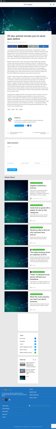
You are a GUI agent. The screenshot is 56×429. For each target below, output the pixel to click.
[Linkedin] (9, 399)
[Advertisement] (28, 322)
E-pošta (25, 163)
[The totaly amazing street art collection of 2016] (16, 257)
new (17, 109)
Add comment (23, 42)
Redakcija (11, 42)
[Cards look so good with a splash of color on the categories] (16, 212)
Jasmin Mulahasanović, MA (37, 198)
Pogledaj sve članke (19, 125)
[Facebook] (3, 399)
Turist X (31, 389)
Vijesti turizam (5, 405)
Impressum (4, 414)
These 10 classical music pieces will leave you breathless (40, 277)
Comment (9, 146)
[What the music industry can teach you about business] (16, 301)
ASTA (27, 376)
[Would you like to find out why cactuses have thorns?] (16, 234)
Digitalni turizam (33, 392)
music (13, 109)
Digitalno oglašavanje (34, 394)
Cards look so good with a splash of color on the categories (40, 210)
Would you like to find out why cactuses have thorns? (40, 232)
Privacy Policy (5, 411)
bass (9, 109)
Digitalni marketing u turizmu (38, 187)
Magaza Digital (39, 426)
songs (20, 109)
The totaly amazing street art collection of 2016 (40, 253)
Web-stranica (37, 163)
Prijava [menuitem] (4, 1)
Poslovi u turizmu (33, 397)
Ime (10, 163)
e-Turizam (29, 426)
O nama (4, 417)
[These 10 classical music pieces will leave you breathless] (16, 279)
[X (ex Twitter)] (6, 399)
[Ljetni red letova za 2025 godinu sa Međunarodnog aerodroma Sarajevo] (22, 364)
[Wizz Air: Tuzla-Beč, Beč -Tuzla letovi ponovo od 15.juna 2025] (22, 370)
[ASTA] (22, 377)
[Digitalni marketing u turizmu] (16, 190)
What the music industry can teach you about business (39, 299)
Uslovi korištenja (5, 408)
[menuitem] (1, 1)
